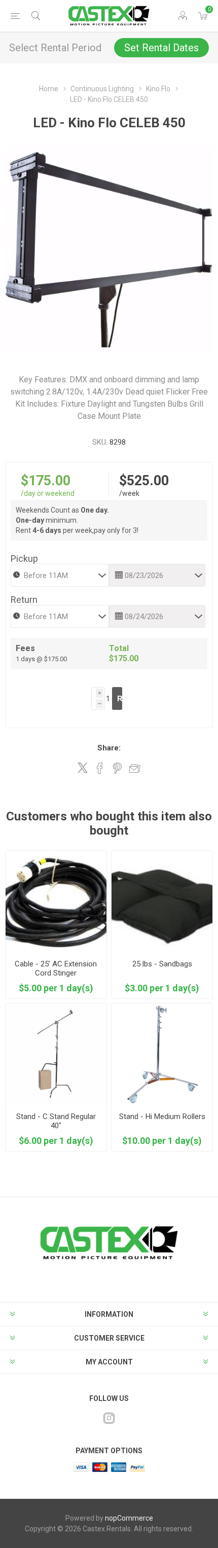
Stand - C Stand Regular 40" (56, 1121)
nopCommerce (129, 1518)
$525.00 (144, 481)
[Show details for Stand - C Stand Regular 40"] (56, 1053)
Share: (109, 747)
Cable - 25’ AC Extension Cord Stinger (56, 968)
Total (119, 648)
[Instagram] (109, 1418)
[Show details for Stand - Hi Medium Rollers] (162, 1053)
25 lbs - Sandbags (162, 963)
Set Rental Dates (161, 48)
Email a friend (134, 768)
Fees (25, 648)
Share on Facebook (99, 768)
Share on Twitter (83, 768)
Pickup (24, 558)
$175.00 (45, 481)
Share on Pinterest (117, 768)
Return (24, 599)
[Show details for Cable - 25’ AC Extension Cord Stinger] (56, 901)
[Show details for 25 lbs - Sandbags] (162, 901)
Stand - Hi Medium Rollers (162, 1116)
